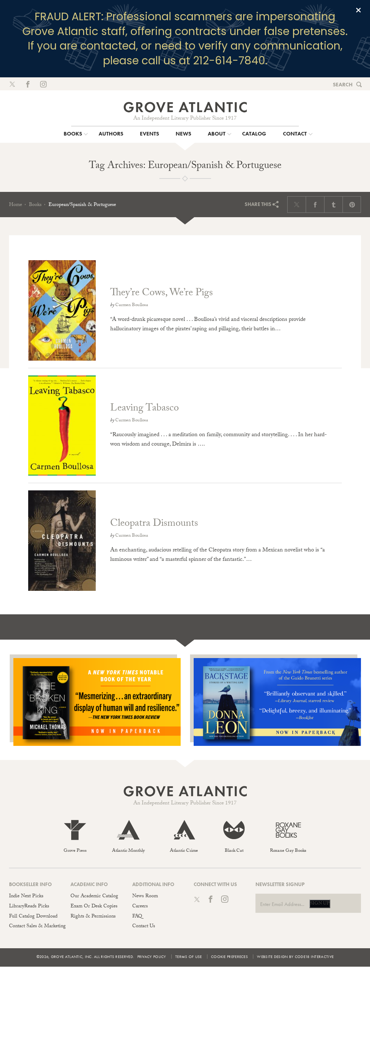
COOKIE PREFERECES (229, 956)
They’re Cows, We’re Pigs (161, 293)
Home (15, 205)
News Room (145, 896)
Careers (140, 906)
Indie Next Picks (26, 896)
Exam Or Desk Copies (93, 906)
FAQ (137, 916)
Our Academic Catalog (94, 896)
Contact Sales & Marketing (37, 926)
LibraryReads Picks (29, 906)
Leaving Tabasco (144, 409)
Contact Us (143, 926)
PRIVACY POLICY (151, 956)
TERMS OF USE (188, 956)
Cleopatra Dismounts (154, 524)
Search (343, 84)
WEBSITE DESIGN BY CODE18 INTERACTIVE (295, 956)
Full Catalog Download (33, 916)
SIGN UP (320, 904)
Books (35, 205)
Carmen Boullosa (131, 305)
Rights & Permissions (93, 916)
